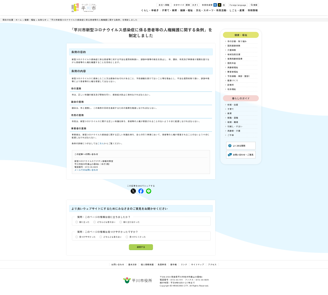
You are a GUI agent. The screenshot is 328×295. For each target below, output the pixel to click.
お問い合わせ (117, 264)
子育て (230, 109)
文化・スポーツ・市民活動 (211, 10)
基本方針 (132, 264)
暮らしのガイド (241, 98)
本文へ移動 (164, 4)
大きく (195, 4)
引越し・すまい (235, 126)
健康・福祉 (186, 10)
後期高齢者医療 (235, 58)
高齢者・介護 (233, 130)
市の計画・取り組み (237, 41)
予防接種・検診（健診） (239, 76)
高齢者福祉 (232, 67)
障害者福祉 (232, 71)
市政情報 (253, 10)
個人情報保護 (147, 264)
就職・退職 (232, 117)
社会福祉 (231, 89)
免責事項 (162, 264)
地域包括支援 (233, 54)
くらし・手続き (150, 10)
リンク (184, 264)
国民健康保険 (233, 45)
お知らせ (42, 19)
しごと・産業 (237, 10)
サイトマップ (197, 264)
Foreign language (238, 4)
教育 (229, 113)
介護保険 (231, 50)
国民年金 (231, 63)
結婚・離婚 (232, 122)
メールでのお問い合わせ (86, 169)
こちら (101, 143)
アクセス (212, 264)
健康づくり (232, 80)
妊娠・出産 (232, 104)
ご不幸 (230, 135)
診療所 (230, 84)
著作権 (173, 264)
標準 (188, 4)
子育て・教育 (169, 10)
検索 (255, 4)
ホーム (19, 19)
